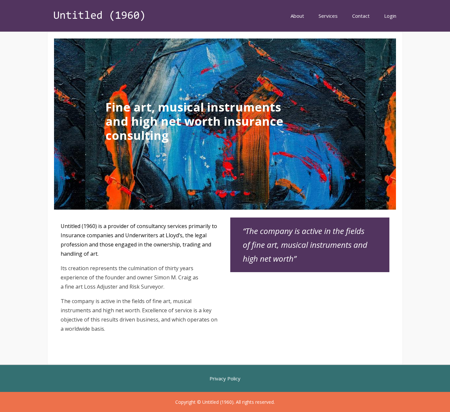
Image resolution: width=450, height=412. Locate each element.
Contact (361, 16)
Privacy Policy (225, 378)
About (297, 16)
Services (328, 16)
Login (390, 16)
